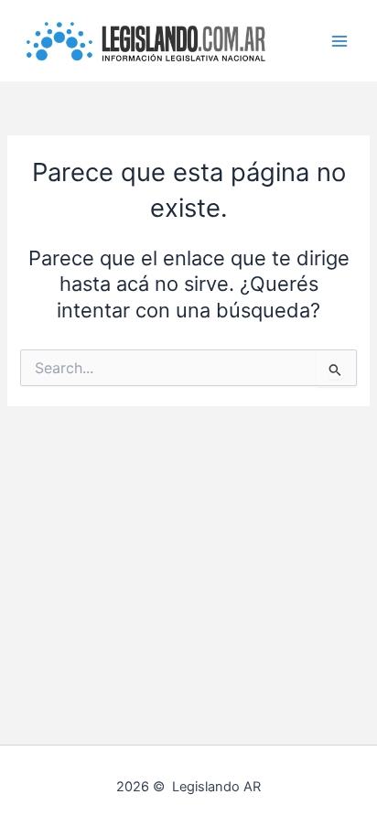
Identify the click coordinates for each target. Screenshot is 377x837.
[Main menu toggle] (339, 41)
